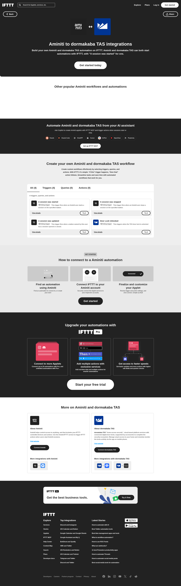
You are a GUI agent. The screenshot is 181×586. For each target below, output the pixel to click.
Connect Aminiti (39, 447)
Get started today (90, 65)
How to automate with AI (100, 525)
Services (46, 525)
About (93, 576)
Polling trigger (45, 205)
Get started (170, 5)
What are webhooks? (99, 546)
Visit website (34, 441)
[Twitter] (125, 576)
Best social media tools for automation (105, 562)
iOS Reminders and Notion (69, 550)
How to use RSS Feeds (100, 541)
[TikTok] (130, 576)
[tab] (33, 188)
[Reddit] (136, 576)
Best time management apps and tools (105, 533)
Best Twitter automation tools (102, 529)
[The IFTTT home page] (8, 5)
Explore (137, 5)
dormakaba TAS (88, 44)
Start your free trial (90, 384)
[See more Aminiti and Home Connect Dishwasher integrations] (39, 465)
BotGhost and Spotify (68, 541)
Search (45, 550)
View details (36, 213)
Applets (46, 533)
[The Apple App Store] (131, 520)
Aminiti (56, 44)
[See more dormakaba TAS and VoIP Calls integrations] (103, 465)
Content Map (48, 546)
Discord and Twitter (67, 562)
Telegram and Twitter (67, 558)
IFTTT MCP (47, 537)
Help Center (47, 541)
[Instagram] (114, 576)
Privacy (86, 576)
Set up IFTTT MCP (90, 146)
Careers (56, 576)
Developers (47, 576)
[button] (90, 301)
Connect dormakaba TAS (107, 450)
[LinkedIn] (109, 576)
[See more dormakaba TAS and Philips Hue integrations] (122, 465)
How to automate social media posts (105, 558)
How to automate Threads (101, 554)
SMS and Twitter (66, 546)
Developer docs (49, 558)
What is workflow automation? (102, 537)
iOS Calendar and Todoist (69, 554)
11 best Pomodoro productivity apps (105, 550)
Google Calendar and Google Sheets (73, 533)
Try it (84, 213)
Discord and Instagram (68, 525)
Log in (156, 5)
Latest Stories (98, 520)
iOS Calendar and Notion (69, 529)
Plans (147, 5)
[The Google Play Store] (131, 526)
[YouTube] (120, 576)
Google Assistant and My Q (70, 537)
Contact (78, 576)
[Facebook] (103, 576)
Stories (45, 529)
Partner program (68, 576)
